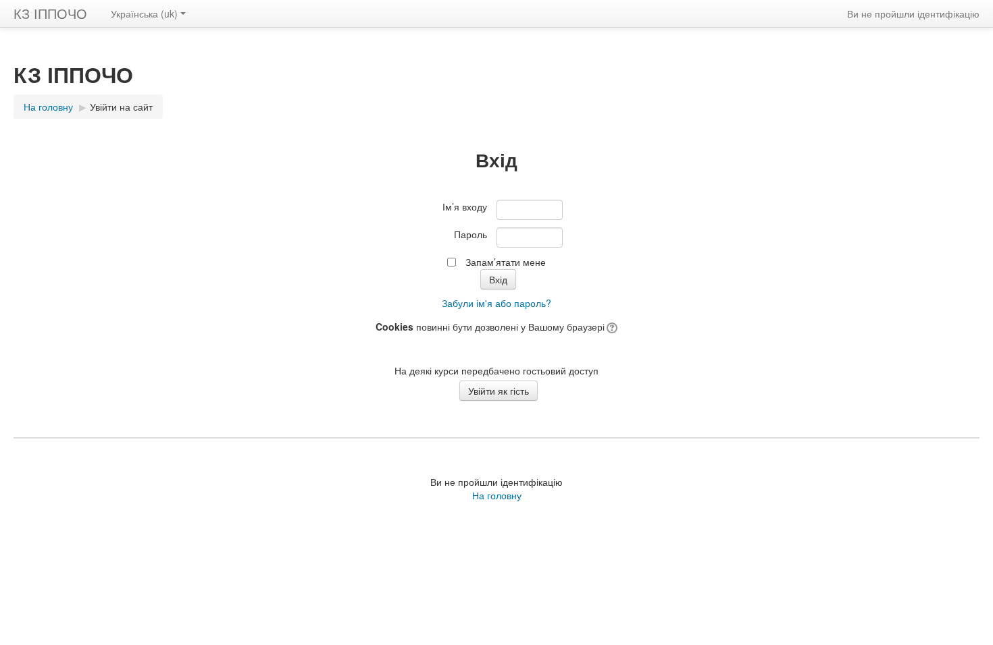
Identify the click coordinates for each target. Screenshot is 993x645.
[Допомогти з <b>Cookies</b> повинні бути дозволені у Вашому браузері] (611, 326)
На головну (496, 495)
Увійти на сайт (121, 106)
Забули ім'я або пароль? (496, 303)
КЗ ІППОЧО (50, 13)
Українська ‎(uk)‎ (144, 13)
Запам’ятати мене (505, 262)
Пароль (470, 234)
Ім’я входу (464, 206)
